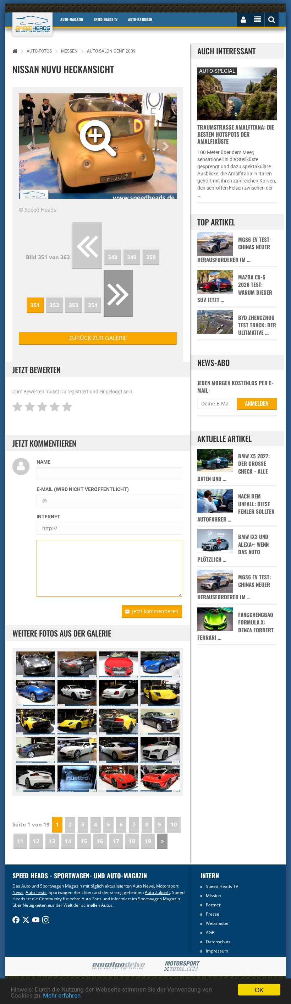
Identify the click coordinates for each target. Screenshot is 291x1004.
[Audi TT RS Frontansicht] (160, 750)
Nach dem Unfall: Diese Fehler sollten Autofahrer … (235, 507)
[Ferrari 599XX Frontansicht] (118, 778)
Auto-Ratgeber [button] (140, 19)
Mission (213, 896)
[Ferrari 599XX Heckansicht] (160, 778)
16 (100, 841)
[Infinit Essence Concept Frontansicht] (35, 664)
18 (132, 841)
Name (43, 462)
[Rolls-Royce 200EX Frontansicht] (160, 722)
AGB (210, 932)
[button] (31, 146)
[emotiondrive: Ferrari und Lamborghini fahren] (118, 966)
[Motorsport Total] (182, 966)
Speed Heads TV (222, 886)
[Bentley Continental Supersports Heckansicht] (118, 693)
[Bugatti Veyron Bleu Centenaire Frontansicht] (160, 664)
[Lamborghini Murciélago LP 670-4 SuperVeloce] (160, 693)
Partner (213, 905)
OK (259, 989)
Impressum (217, 951)
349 (132, 257)
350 (151, 257)
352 (54, 305)
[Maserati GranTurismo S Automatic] (77, 750)
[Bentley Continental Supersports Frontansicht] (77, 693)
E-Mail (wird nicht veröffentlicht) (83, 489)
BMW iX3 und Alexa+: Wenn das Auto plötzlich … (233, 548)
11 (20, 841)
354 (93, 305)
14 (68, 841)
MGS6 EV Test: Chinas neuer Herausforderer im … (234, 249)
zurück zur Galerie (98, 338)
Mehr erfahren (62, 995)
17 (116, 841)
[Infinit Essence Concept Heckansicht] (77, 664)
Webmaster (217, 923)
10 (174, 824)
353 (73, 305)
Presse (212, 914)
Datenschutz (218, 942)
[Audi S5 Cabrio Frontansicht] (118, 664)
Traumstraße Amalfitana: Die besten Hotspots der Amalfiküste (235, 134)
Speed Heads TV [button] (105, 19)
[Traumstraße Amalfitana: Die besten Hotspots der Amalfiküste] (236, 93)
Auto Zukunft (157, 892)
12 (36, 841)
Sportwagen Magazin (159, 899)
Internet (48, 516)
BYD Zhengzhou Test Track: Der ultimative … (257, 325)
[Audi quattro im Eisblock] (77, 778)
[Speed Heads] (32, 24)
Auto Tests (36, 892)
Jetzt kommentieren (155, 611)
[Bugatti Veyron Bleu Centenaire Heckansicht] (35, 693)
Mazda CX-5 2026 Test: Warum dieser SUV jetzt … (234, 288)
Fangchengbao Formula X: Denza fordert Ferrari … (235, 626)
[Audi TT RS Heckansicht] (35, 778)
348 (112, 257)
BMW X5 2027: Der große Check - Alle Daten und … (233, 467)
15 (84, 841)
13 (52, 841)
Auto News (143, 886)
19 (148, 841)
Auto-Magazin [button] (71, 19)
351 (35, 305)
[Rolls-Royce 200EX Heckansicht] (35, 750)
